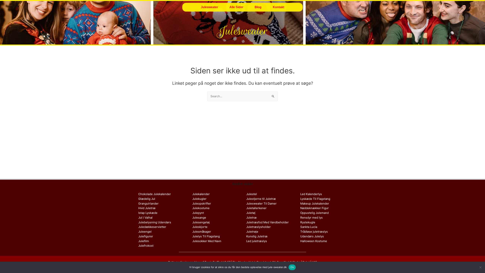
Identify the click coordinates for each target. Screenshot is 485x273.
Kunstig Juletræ (257, 236)
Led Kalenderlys (311, 194)
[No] (480, 267)
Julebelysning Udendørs (154, 222)
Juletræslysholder (258, 227)
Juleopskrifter (201, 203)
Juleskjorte (199, 227)
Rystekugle (307, 222)
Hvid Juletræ (147, 208)
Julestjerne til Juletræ (261, 199)
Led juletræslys (256, 241)
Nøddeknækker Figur (314, 208)
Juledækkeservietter (152, 227)
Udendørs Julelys (312, 236)
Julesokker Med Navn (206, 241)
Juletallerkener (256, 208)
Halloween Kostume (313, 241)
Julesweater (209, 7)
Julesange (199, 217)
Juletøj (250, 213)
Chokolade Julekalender (154, 194)
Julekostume (201, 208)
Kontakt (278, 7)
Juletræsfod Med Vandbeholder (267, 222)
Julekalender (201, 194)
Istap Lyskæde (147, 213)
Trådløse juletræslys (314, 231)
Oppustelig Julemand (314, 213)
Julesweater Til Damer (261, 203)
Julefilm (143, 241)
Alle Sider (236, 7)
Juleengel (145, 231)
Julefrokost (145, 245)
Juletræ (251, 217)
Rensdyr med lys (311, 217)
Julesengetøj (201, 222)
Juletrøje (252, 231)
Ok (292, 267)
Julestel (251, 194)
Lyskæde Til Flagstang (315, 199)
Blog (258, 7)
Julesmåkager (201, 231)
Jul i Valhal (145, 217)
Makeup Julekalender (314, 203)
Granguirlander (148, 203)
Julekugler (199, 199)
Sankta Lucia (308, 227)
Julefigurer (145, 236)
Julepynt (198, 213)
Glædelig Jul (146, 199)
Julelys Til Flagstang (206, 236)
